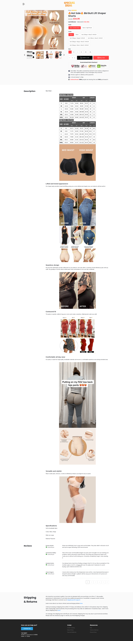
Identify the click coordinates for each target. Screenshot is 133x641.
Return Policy (70, 630)
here (81, 603)
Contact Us (27, 628)
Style (69, 24)
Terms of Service (94, 630)
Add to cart (86, 58)
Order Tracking (71, 627)
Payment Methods (71, 632)
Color (70, 31)
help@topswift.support (73, 600)
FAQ (91, 627)
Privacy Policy (93, 632)
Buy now (102, 58)
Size (69, 49)
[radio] (75, 27)
